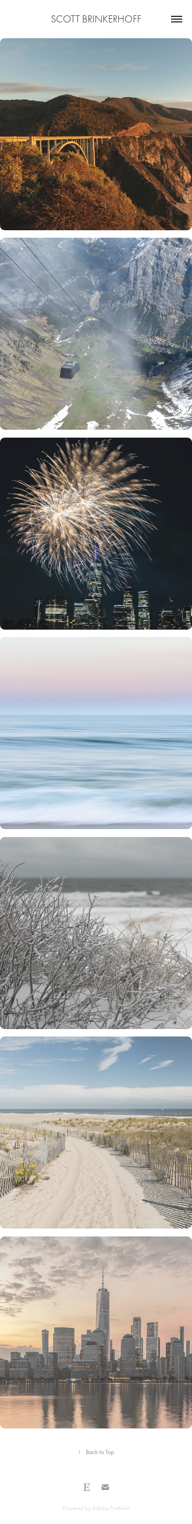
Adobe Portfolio (111, 1507)
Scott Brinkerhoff (96, 19)
